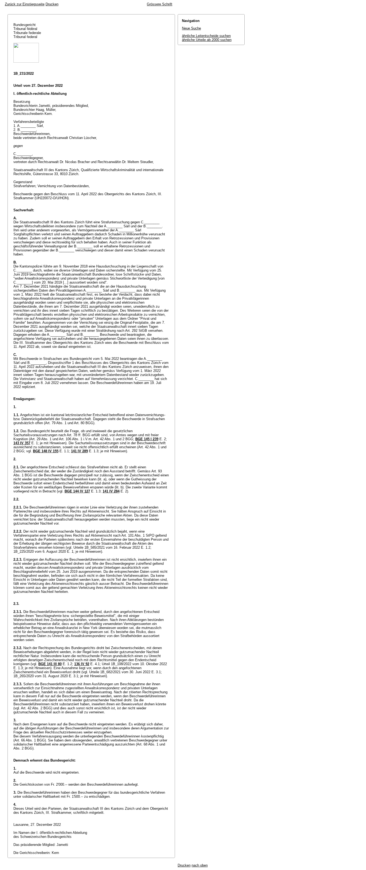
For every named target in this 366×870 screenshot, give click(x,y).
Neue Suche (191, 28)
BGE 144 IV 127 (77, 491)
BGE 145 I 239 (146, 439)
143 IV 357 (21, 443)
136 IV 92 (81, 664)
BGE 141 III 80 (50, 664)
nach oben (200, 865)
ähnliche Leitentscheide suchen (206, 36)
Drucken (52, 4)
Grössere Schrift (159, 4)
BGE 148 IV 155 (45, 451)
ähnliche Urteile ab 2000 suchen (206, 40)
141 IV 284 (111, 491)
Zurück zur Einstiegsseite (24, 4)
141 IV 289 (79, 451)
